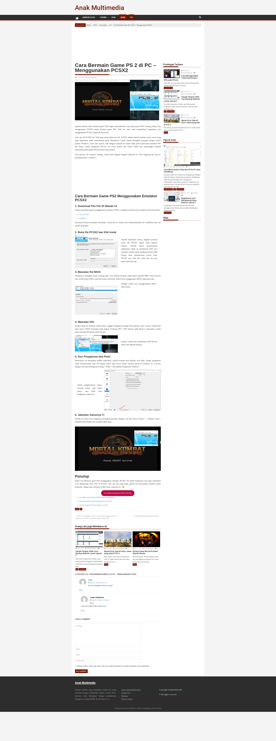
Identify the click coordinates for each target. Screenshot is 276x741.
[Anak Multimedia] (77, 18)
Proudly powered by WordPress (125, 708)
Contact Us (126, 693)
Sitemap (124, 696)
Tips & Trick (180, 189)
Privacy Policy (127, 699)
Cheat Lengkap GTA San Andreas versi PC (93, 505)
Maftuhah (195, 193)
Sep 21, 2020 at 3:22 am (98, 582)
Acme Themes (157, 708)
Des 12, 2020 (137, 548)
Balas (81, 590)
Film (113, 17)
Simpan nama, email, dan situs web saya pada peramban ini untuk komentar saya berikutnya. (113, 666)
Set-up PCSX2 (84, 214)
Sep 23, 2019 (186, 193)
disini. (104, 606)
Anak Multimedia (99, 8)
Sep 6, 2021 (186, 70)
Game (122, 17)
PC (131, 17)
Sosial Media (82, 569)
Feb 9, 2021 (108, 548)
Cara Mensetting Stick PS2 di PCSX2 (118, 493)
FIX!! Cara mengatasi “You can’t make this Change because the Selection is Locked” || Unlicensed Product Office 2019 (96, 517)
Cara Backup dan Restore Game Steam (146, 516)
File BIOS (82, 218)
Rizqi (90, 580)
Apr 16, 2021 (80, 548)
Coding (103, 17)
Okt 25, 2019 (168, 167)
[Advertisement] (138, 43)
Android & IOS (88, 17)
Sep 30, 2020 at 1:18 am (100, 600)
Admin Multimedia (92, 77)
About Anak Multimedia (131, 690)
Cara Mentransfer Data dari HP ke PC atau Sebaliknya (97, 497)
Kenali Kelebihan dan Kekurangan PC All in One (95, 501)
